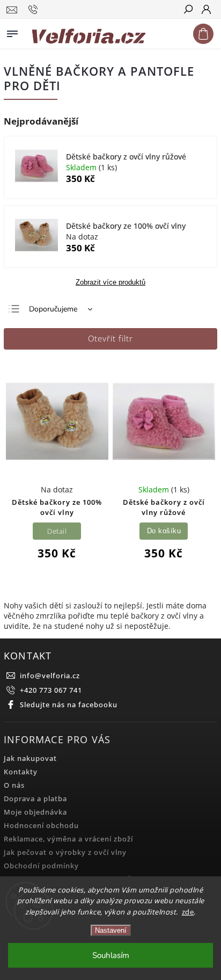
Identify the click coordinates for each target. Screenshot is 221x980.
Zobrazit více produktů (110, 282)
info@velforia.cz (50, 675)
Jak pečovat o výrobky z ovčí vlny (65, 852)
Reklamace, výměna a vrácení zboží (68, 839)
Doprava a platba (35, 798)
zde (188, 912)
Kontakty (21, 771)
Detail (57, 531)
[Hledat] (188, 10)
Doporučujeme (53, 309)
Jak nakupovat (30, 758)
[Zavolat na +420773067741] (34, 10)
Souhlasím (110, 955)
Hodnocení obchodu (41, 825)
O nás (14, 785)
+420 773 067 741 (51, 690)
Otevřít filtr (110, 338)
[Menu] (12, 32)
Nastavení (111, 930)
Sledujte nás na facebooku (68, 704)
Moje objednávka (35, 812)
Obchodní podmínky (41, 865)
